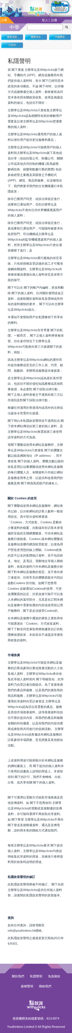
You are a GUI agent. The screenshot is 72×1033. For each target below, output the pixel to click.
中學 (14, 27)
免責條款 (54, 976)
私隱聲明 (36, 976)
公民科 (12, 45)
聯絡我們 (45, 986)
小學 (4, 20)
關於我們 (18, 976)
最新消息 (12, 37)
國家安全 (36, 37)
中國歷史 (60, 37)
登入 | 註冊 (49, 20)
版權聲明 (27, 986)
